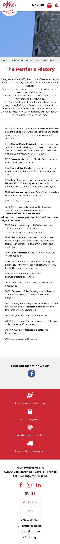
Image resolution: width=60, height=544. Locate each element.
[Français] (33, 493)
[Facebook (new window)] (31, 373)
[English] (26, 493)
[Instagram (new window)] (29, 485)
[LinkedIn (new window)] (38, 485)
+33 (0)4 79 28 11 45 (33, 476)
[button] (49, 5)
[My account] (56, 5)
